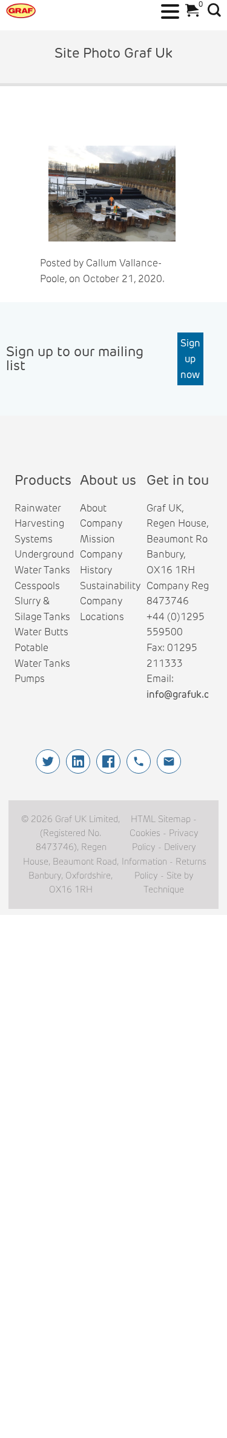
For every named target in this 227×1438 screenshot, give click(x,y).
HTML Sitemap (161, 819)
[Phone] (139, 761)
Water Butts (41, 632)
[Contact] (169, 761)
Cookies (145, 833)
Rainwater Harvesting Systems (39, 523)
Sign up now (190, 358)
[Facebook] (108, 761)
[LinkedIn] (78, 761)
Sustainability (110, 586)
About (93, 508)
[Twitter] (48, 761)
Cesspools (37, 586)
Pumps (30, 678)
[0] (189, 13)
